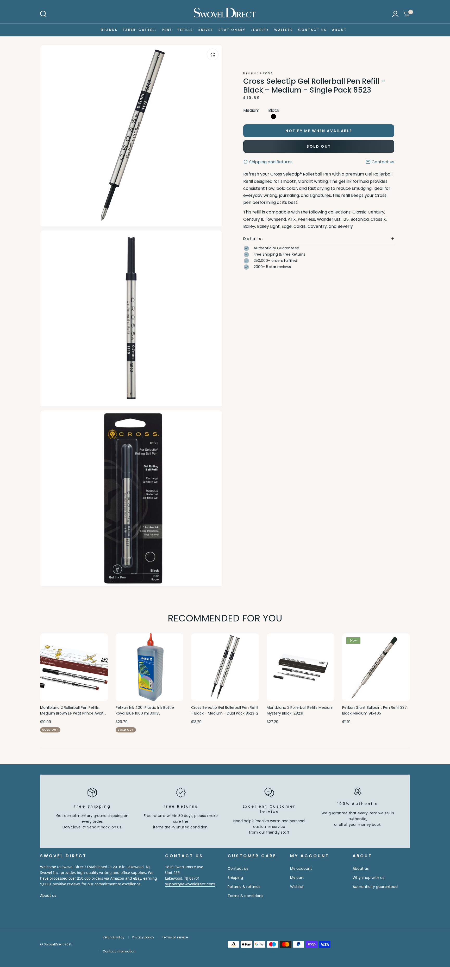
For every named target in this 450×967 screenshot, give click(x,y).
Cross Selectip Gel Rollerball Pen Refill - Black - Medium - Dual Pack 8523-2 (224, 710)
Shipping (235, 877)
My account (301, 868)
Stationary (232, 30)
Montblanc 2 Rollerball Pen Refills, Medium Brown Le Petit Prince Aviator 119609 (73, 710)
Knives (205, 30)
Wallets (283, 30)
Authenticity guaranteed (375, 886)
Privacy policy (143, 937)
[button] (318, 238)
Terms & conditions (245, 895)
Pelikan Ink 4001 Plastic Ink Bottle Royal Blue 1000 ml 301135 (145, 710)
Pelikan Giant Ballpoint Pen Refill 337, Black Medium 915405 (375, 710)
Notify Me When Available (318, 130)
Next (396, 683)
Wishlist (297, 886)
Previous (53, 683)
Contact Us (312, 30)
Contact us (238, 868)
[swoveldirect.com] (225, 13)
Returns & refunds (244, 886)
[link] (435, 929)
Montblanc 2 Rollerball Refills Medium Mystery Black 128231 (300, 710)
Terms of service (175, 937)
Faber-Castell (140, 30)
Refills (185, 30)
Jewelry (260, 30)
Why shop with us (368, 877)
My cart (297, 877)
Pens (167, 30)
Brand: (251, 73)
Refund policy (113, 937)
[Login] (395, 14)
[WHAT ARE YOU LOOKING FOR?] (43, 14)
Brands (109, 30)
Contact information (119, 951)
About (339, 30)
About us (48, 895)
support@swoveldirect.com (190, 884)
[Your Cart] (407, 14)
